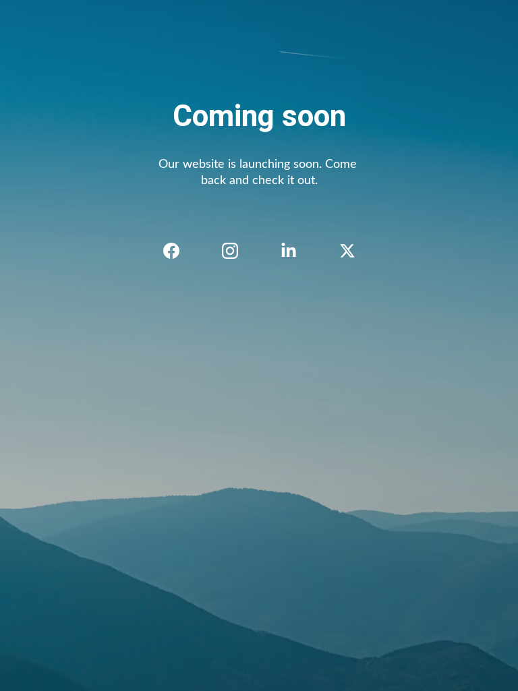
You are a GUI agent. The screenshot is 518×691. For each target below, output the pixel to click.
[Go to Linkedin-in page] (295, 251)
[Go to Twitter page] (347, 251)
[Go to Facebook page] (178, 251)
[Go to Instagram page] (237, 251)
